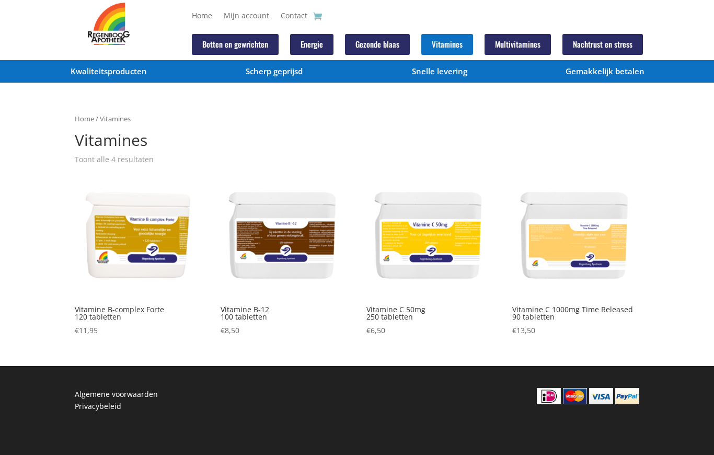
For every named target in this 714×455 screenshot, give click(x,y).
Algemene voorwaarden (116, 394)
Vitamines (447, 44)
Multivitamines (517, 44)
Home (202, 16)
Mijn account (246, 16)
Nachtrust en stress (602, 44)
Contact (294, 16)
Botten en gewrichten (235, 44)
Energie (312, 44)
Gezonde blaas (377, 44)
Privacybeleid (98, 406)
